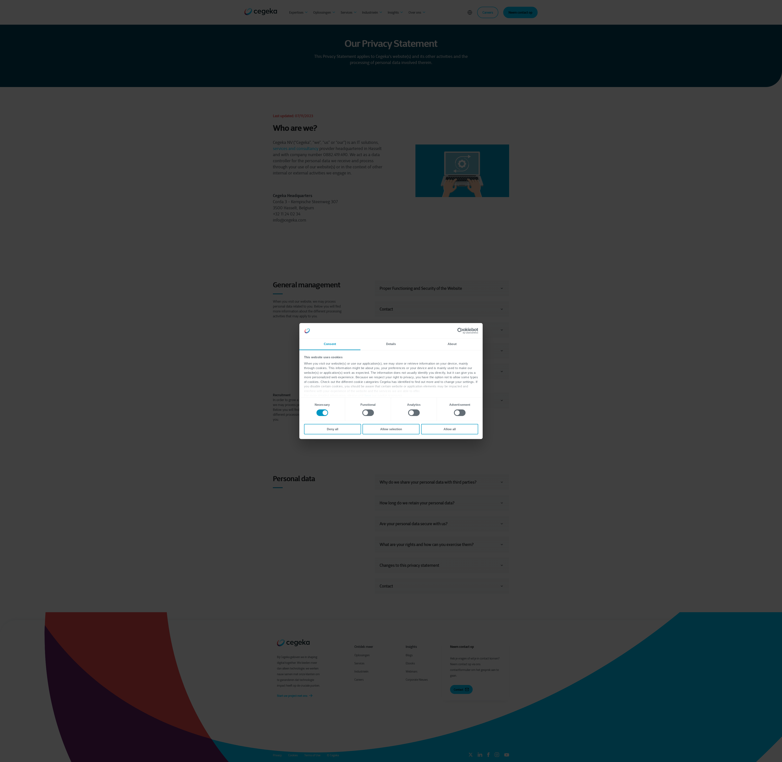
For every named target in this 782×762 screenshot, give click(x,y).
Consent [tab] (330, 344)
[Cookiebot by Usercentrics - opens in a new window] (460, 331)
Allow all (450, 429)
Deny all (332, 429)
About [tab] (452, 344)
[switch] (368, 412)
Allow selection (391, 429)
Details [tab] (391, 344)
